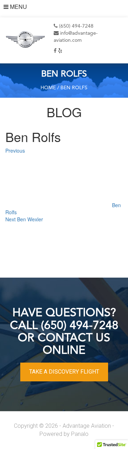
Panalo (80, 434)
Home (48, 87)
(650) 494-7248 (76, 26)
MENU (18, 7)
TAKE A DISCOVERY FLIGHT (64, 371)
